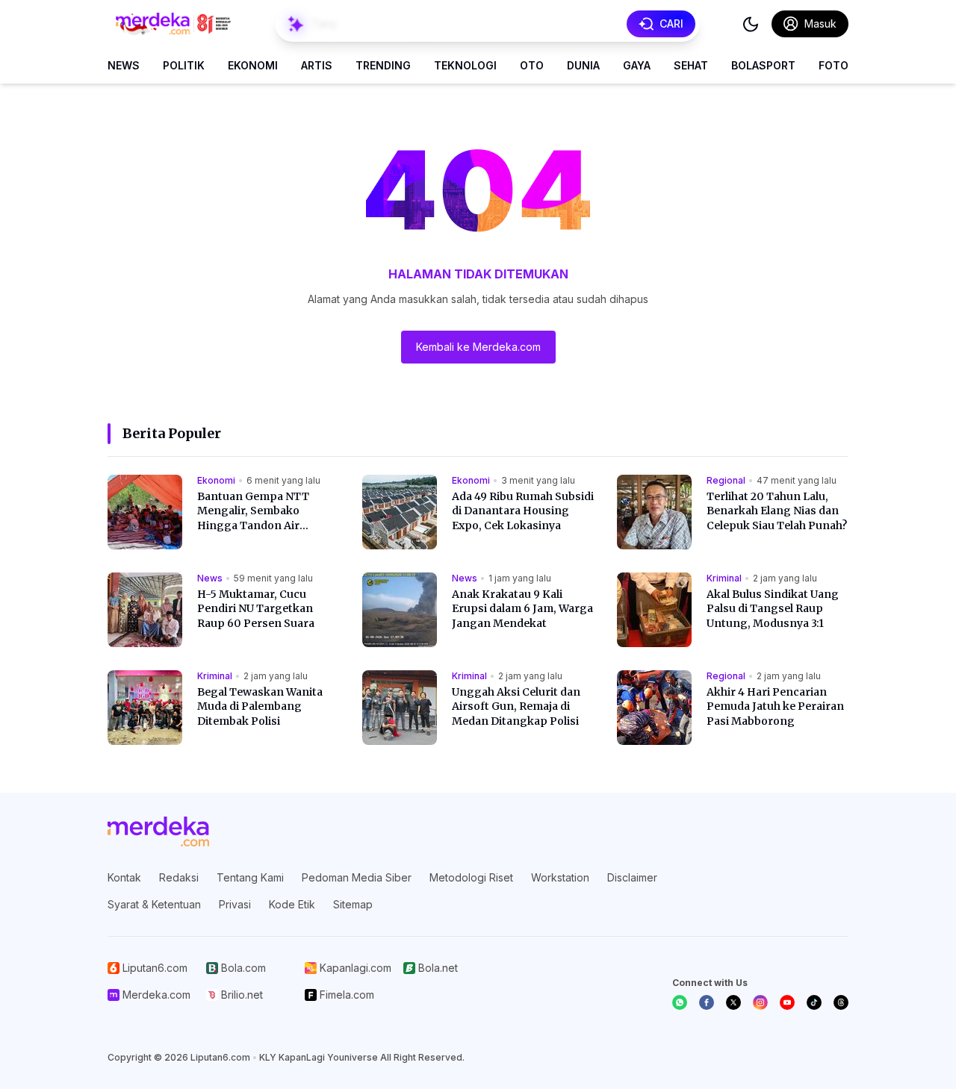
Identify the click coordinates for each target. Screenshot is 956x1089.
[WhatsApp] (679, 1002)
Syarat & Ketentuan (154, 904)
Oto (532, 65)
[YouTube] (787, 1002)
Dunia (583, 65)
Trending (383, 65)
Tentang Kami (250, 877)
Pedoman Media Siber (357, 877)
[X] (733, 1002)
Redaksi (179, 877)
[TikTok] (814, 1002)
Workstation (560, 877)
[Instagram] (760, 1002)
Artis (316, 65)
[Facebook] (706, 1002)
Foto (833, 65)
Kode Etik (292, 904)
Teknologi (465, 65)
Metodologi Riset (471, 877)
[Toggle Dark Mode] (751, 23)
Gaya (637, 65)
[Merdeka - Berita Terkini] (173, 24)
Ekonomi (253, 65)
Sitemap (353, 904)
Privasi (235, 904)
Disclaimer (632, 877)
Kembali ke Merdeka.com (478, 346)
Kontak (124, 877)
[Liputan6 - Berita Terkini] (158, 831)
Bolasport (763, 65)
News (124, 65)
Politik (184, 65)
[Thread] (841, 1002)
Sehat (691, 65)
